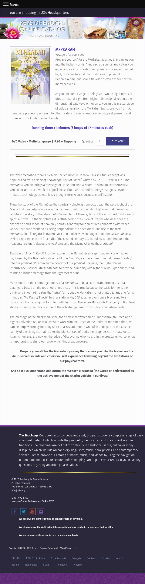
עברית (119, 558)
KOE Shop (31, 548)
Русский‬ (77, 564)
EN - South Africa (35, 558)
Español (106, 558)
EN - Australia (58, 558)
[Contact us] (41, 511)
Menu (14, 4)
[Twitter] (23, 511)
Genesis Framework (49, 548)
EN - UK (16, 558)
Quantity (87, 141)
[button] (6, 4)
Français (76, 558)
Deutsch (91, 558)
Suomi (46, 564)
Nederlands (31, 564)
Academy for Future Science (34, 479)
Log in (75, 548)
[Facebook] (15, 511)
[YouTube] (32, 511)
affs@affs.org (18, 490)
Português (61, 564)
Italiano (15, 564)
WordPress (65, 548)
